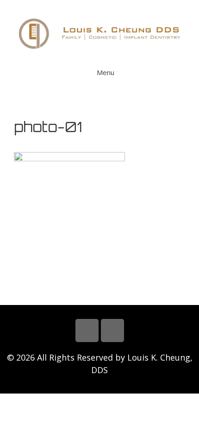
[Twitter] (112, 330)
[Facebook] (87, 330)
